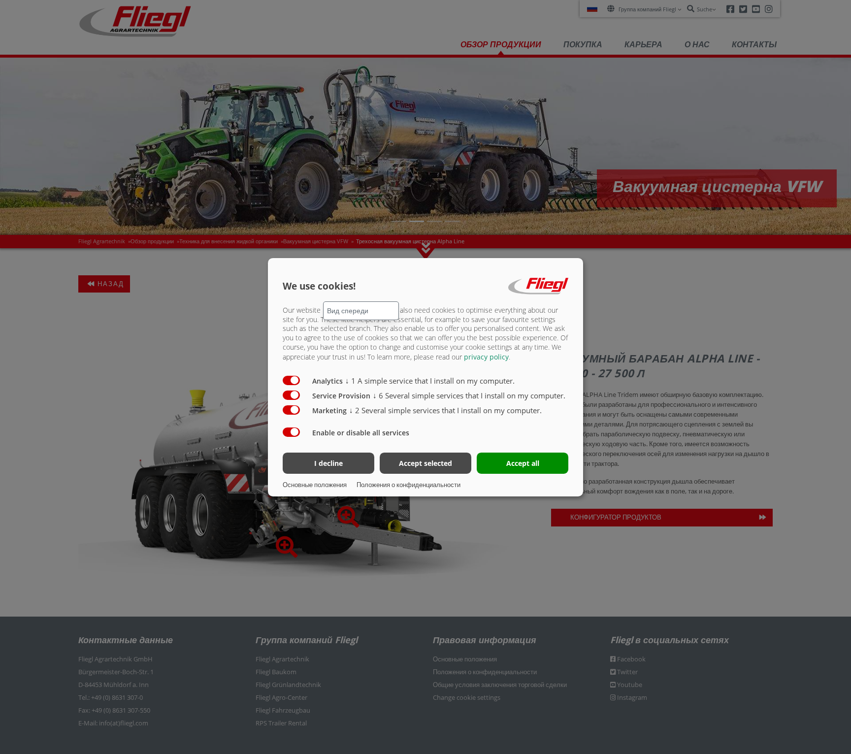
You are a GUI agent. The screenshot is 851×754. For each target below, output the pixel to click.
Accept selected (425, 463)
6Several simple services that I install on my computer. (469, 395)
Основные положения (315, 484)
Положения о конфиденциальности (408, 484)
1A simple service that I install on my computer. (430, 381)
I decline (328, 463)
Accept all (522, 463)
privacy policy (486, 356)
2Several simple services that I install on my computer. (445, 410)
